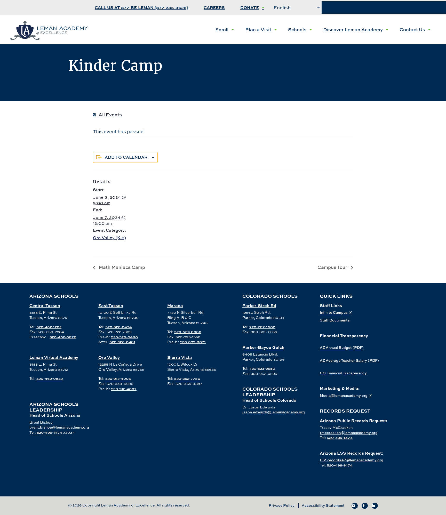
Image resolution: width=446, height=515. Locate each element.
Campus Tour (332, 267)
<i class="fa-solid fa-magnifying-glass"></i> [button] (384, 8)
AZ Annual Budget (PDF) (342, 347)
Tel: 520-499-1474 (45, 432)
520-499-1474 (340, 437)
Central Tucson (44, 305)
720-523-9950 (262, 368)
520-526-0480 (124, 336)
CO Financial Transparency (343, 373)
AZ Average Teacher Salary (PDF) (349, 360)
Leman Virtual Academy (53, 357)
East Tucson (110, 305)
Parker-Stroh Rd (259, 305)
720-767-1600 (262, 326)
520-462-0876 (63, 336)
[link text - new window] (355, 506)
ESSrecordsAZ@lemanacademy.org (351, 459)
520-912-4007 (124, 388)
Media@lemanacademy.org (344, 395)
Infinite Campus (334, 312)
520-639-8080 (187, 331)
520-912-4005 (118, 378)
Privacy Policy (281, 505)
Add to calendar (126, 157)
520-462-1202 (48, 326)
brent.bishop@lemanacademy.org (59, 427)
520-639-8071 (193, 341)
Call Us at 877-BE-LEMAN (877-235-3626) (141, 8)
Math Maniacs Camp (121, 267)
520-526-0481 (122, 341)
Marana (175, 305)
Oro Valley (109, 357)
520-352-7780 (187, 378)
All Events (110, 114)
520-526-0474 (118, 326)
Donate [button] (249, 8)
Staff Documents (335, 320)
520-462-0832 (49, 378)
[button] (224, 29)
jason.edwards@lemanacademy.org (273, 411)
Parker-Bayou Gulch (263, 347)
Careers (214, 8)
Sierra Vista (179, 357)
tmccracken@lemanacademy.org (349, 432)
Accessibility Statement (323, 505)
